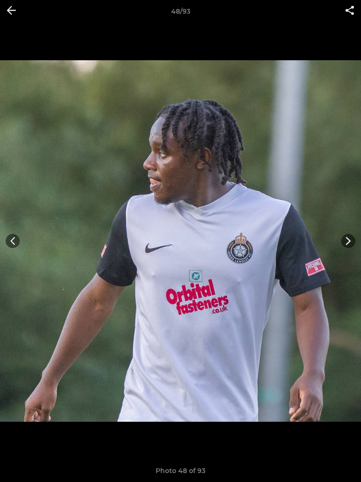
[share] (349, 11)
